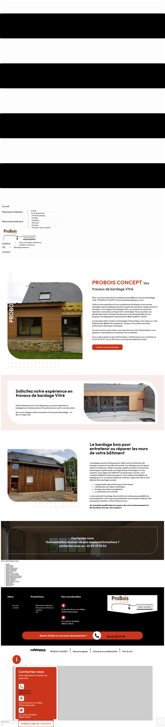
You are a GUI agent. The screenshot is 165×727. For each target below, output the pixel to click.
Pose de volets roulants (41, 227)
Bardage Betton (9, 566)
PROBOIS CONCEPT (59, 651)
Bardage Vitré (9, 585)
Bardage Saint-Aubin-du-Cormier (14, 576)
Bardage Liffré (9, 572)
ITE (3, 247)
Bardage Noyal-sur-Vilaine (12, 573)
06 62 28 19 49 (116, 636)
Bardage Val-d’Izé (10, 584)
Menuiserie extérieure (12, 221)
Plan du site (127, 651)
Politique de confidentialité (105, 651)
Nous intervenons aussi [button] (10, 561)
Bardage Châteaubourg (11, 569)
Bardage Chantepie (10, 580)
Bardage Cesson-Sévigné (12, 568)
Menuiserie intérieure (12, 212)
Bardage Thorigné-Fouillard (12, 581)
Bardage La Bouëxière (11, 570)
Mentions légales (80, 651)
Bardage (8, 564)
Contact (6, 252)
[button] (107, 347)
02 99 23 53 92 (25, 693)
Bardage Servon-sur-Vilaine (12, 574)
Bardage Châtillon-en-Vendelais (13, 577)
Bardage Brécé (9, 582)
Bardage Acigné (9, 565)
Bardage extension (21, 247)
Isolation (6, 243)
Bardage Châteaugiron (11, 578)
